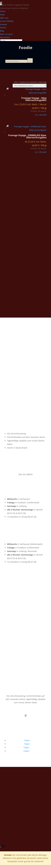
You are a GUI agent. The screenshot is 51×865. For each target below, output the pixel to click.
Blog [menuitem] (2, 31)
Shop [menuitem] (2, 14)
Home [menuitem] (2, 11)
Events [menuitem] (3, 27)
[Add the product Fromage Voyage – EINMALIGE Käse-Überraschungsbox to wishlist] (45, 155)
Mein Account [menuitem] (6, 34)
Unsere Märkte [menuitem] (6, 21)
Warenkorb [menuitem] (5, 37)
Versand (43, 114)
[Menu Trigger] (1, 2)
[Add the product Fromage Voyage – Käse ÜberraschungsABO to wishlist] (45, 118)
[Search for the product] (30, 60)
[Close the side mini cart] (1, 850)
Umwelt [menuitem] (3, 24)
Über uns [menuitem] (4, 18)
